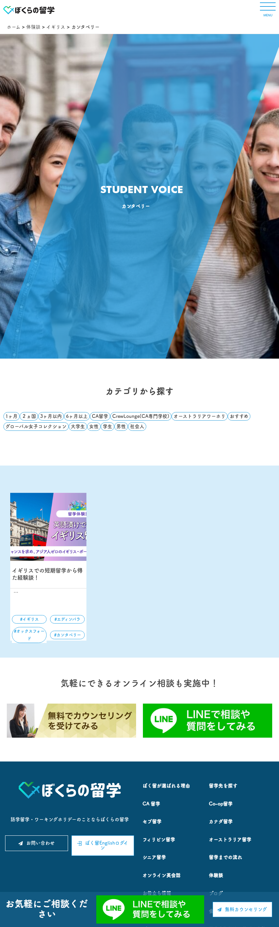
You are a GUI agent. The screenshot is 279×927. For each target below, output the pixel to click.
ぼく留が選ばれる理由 (166, 785)
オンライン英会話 (162, 875)
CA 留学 (151, 803)
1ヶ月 (11, 416)
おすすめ (239, 416)
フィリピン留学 (159, 839)
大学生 (78, 426)
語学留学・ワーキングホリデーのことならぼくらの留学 (70, 819)
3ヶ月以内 (51, 416)
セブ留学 (152, 821)
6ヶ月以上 (77, 416)
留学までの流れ (225, 857)
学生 (107, 426)
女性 (94, 426)
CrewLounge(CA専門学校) (140, 416)
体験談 (216, 875)
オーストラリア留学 (230, 839)
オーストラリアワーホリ (200, 416)
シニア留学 (154, 857)
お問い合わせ (40, 842)
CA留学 (100, 416)
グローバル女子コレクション (36, 426)
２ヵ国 (29, 416)
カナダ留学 (221, 821)
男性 (121, 426)
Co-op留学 (221, 803)
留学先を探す (223, 785)
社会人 (137, 426)
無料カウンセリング (246, 909)
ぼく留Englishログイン (106, 845)
